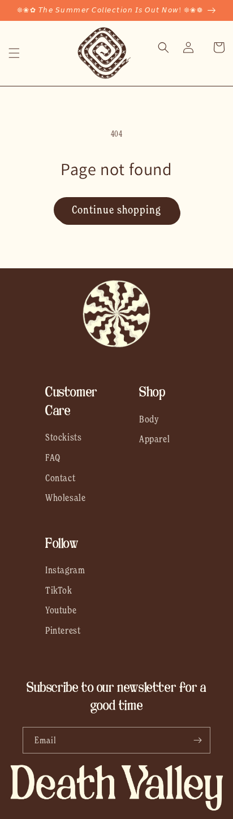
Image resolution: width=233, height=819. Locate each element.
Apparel (154, 439)
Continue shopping (116, 209)
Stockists (63, 437)
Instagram (65, 570)
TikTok (58, 590)
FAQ (53, 457)
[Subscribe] (197, 740)
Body (149, 419)
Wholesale (65, 497)
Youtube (60, 610)
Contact (60, 477)
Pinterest (62, 630)
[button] (14, 53)
